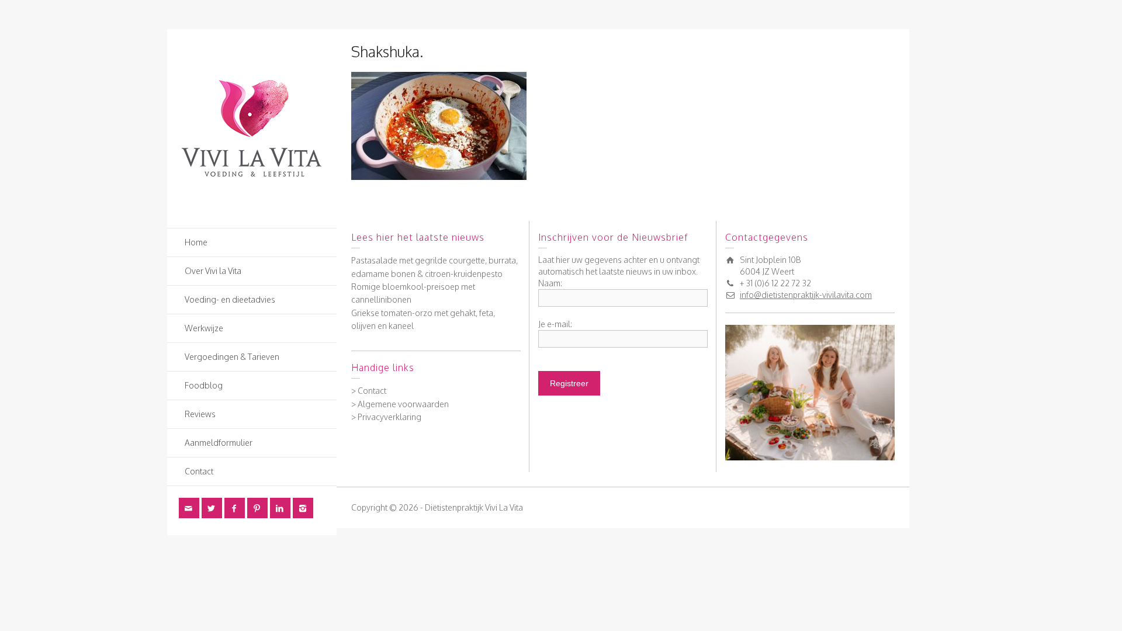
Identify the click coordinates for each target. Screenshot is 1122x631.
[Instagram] (303, 508)
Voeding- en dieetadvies (230, 299)
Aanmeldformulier (218, 443)
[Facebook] (234, 508)
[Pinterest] (257, 508)
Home (196, 242)
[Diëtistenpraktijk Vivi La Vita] (252, 128)
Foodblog (204, 385)
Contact (199, 471)
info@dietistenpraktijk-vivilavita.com (806, 295)
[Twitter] (212, 508)
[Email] (189, 508)
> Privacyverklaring (386, 417)
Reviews (200, 414)
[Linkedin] (280, 508)
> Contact (368, 391)
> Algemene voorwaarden (400, 404)
